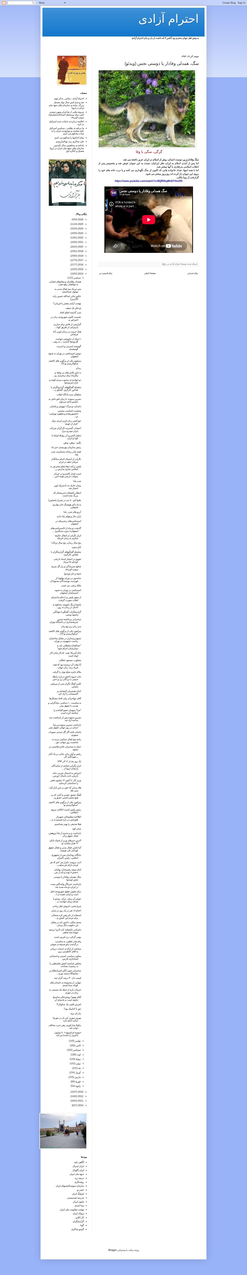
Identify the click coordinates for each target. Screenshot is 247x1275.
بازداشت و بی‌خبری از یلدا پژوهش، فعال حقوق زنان (64, 834)
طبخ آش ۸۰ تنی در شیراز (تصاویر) (64, 500)
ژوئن (78, 1063)
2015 (80, 269)
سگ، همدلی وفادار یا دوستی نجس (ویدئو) (67, 878)
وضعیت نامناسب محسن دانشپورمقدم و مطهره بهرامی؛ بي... (65, 413)
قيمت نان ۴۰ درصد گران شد (67, 978)
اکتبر (78, 1045)
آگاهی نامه (79, 1162)
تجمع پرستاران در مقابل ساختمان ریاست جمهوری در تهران (65, 639)
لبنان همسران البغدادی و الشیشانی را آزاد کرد (69, 692)
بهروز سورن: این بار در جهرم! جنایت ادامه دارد (67, 1019)
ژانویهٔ (78, 1086)
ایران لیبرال (78, 1166)
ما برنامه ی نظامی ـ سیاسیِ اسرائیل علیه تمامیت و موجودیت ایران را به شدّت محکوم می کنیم (66, 131)
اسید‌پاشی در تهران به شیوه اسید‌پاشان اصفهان (68, 591)
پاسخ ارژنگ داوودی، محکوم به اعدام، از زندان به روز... (67, 606)
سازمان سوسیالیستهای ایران (70, 1185)
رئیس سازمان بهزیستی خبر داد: (66, 447)
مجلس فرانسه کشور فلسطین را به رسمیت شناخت (65, 964)
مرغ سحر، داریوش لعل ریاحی (66, 906)
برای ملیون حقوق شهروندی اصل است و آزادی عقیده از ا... (65, 892)
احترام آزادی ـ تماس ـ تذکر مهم (69, 98)
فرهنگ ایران (78, 1193)
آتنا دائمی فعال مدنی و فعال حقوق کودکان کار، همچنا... (64, 849)
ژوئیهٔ (78, 1059)
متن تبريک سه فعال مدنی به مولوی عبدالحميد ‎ (68, 290)
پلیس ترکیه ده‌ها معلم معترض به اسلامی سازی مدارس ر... (65, 467)
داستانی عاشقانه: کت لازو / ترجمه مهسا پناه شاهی (65, 931)
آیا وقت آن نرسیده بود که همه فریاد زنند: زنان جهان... (67, 666)
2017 (80, 260)
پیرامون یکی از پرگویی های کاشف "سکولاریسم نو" (65, 803)
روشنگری (79, 1182)
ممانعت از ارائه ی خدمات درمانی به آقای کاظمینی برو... (65, 950)
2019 (80, 251)
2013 (80, 1091)
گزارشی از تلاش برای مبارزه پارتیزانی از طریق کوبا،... (67, 325)
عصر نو (80, 1190)
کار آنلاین (79, 1217)
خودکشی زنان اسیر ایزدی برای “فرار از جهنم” (66, 422)
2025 (80, 224)
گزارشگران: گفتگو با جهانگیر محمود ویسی (67, 613)
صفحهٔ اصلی (150, 273)
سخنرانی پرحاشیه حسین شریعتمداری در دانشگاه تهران (65, 620)
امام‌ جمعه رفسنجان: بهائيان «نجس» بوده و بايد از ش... (67, 871)
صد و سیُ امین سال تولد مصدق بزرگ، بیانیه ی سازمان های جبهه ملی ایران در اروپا (66, 105)
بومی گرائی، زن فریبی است (67, 937)
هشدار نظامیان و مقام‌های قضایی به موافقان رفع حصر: (65, 283)
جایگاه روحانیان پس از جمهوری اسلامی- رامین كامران (66, 856)
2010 (80, 1105)
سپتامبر (77, 1050)
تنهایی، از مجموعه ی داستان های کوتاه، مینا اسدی (65, 984)
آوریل (78, 1072)
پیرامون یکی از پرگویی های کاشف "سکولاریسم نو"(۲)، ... (65, 632)
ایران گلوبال (78, 1170)
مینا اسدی (79, 1205)
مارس (77, 1077)
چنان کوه (76, 828)
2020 (80, 246)
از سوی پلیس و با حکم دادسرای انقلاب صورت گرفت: (66, 598)
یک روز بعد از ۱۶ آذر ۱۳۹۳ (69, 761)
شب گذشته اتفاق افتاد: (70, 312)
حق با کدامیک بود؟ (72, 1008)
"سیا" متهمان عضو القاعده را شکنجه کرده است (67, 711)
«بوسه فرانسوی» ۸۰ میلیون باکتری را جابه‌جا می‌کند (67, 1034)
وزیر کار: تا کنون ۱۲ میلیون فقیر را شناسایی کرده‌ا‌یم (65, 781)
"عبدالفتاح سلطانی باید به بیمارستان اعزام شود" (69, 647)
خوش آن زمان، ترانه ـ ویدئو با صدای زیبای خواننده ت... (67, 900)
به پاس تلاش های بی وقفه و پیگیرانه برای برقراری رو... (67, 374)
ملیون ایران (78, 1201)
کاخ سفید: (76, 547)
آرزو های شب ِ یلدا (72, 512)
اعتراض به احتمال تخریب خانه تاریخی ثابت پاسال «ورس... (66, 774)
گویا (82, 1225)
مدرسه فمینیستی (75, 1197)
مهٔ (79, 1068)
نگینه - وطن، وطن (72, 442)
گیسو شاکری (77, 1229)
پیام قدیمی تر (105, 273)
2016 (80, 264)
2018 (80, 255)
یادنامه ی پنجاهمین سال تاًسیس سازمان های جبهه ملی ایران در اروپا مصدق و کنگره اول (67, 148)
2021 (80, 242)
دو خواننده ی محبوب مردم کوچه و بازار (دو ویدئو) (65, 381)
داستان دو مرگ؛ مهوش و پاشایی (65, 406)
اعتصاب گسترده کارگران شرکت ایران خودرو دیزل (65, 429)
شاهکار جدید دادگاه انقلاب (69, 394)
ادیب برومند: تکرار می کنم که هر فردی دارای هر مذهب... (65, 863)
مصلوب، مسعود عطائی (70, 660)
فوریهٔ (78, 1081)
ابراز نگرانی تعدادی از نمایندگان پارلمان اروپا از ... (66, 767)
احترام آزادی (168, 18)
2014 (80, 273)
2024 (80, 228)
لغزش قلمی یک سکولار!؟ (69, 1004)
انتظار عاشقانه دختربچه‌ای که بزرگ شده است (67, 494)
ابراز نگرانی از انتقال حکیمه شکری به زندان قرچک (68, 537)
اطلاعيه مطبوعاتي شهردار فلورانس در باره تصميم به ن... (65, 818)
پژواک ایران (78, 1213)
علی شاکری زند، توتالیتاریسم (70, 141)
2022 (80, 237)
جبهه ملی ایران (77, 1174)
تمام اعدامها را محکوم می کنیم (69, 137)
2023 (80, 233)
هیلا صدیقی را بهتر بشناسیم (68, 824)
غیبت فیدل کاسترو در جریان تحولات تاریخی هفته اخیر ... (66, 475)
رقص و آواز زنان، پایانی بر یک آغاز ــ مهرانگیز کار (65, 755)
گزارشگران (78, 1221)
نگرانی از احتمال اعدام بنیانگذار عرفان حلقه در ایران (66, 460)
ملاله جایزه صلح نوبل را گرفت (66, 672)
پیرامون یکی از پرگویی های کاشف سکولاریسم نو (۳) (65, 362)
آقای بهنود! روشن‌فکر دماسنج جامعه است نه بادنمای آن (67, 998)
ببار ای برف (75, 1013)
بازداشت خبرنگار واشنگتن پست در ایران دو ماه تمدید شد (65, 885)
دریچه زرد (79, 1178)
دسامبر (77, 277)
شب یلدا (77, 481)
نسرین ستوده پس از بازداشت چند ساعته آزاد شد (65, 719)
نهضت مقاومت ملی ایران (72, 1209)
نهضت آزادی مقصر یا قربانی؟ (67, 303)
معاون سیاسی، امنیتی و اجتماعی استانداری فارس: (65, 957)
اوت (78, 1054)
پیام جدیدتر (193, 273)
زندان (78, 368)
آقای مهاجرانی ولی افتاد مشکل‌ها (65, 698)
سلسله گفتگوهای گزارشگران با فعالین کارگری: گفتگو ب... (66, 388)
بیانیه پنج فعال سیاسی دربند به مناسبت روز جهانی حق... (66, 740)
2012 (80, 1096)
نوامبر (77, 1040)
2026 (80, 219)
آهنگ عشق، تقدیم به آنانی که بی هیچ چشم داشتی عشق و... (66, 796)
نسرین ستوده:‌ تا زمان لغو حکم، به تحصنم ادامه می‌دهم (65, 400)
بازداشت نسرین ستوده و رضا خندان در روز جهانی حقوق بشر (65, 726)
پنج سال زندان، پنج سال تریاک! (66, 542)
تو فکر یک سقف (73, 308)
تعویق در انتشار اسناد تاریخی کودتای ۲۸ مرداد (67, 560)
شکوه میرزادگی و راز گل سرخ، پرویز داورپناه (66, 567)
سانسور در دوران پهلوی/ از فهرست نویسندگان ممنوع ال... (65, 579)
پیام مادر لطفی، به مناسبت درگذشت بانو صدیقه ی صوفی (65, 942)
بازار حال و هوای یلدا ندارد (69, 516)
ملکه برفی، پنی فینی (71, 585)
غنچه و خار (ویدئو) (72, 573)
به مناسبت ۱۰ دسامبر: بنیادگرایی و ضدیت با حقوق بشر (64, 704)
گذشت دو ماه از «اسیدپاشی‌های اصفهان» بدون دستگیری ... (66, 529)
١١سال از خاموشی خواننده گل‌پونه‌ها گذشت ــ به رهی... (66, 340)
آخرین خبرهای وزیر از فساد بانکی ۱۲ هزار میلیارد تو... (65, 842)
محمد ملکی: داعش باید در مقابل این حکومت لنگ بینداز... (66, 923)
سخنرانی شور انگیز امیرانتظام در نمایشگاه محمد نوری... (65, 972)
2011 (80, 1100)
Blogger (112, 1250)
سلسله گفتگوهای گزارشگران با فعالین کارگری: (66, 553)
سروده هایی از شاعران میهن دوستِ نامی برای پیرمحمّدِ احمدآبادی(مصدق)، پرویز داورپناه (66, 115)
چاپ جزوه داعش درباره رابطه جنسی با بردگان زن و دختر (66, 678)
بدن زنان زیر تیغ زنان (71, 626)
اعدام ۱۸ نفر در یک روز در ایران (66, 910)
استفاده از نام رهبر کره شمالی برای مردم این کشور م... (66, 916)
